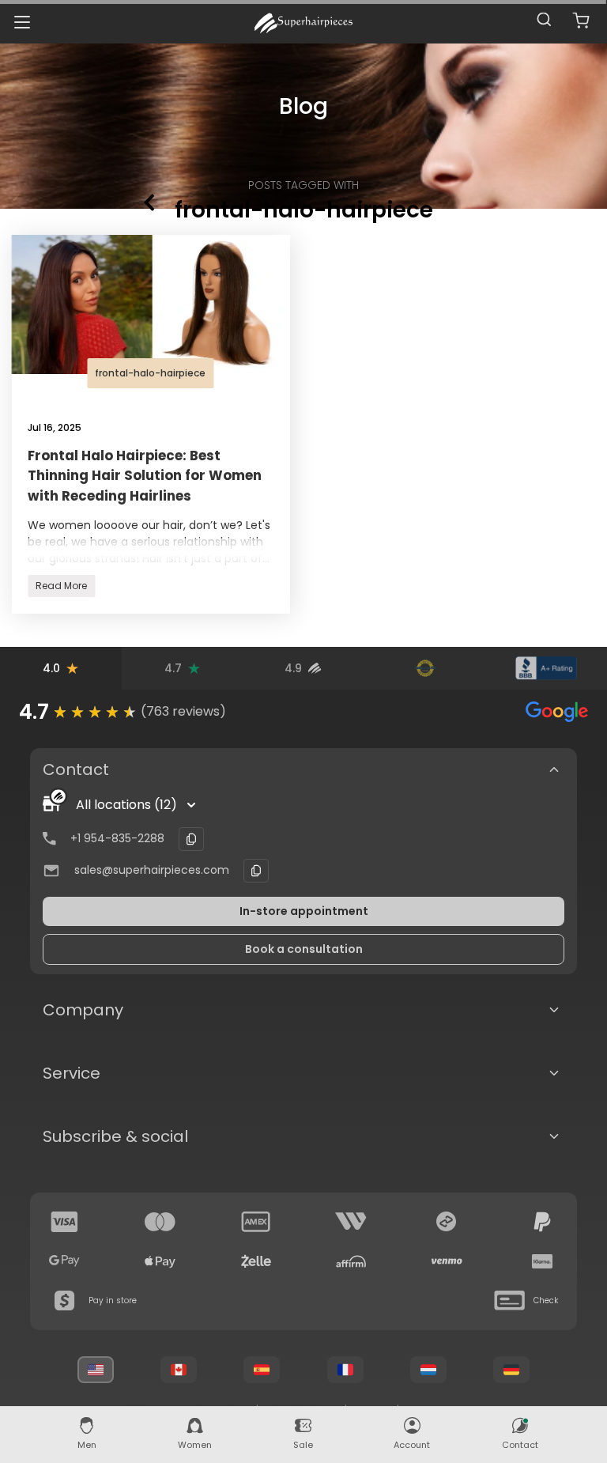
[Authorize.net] (425, 668)
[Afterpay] (446, 1222)
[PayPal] (542, 1222)
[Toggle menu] (21, 21)
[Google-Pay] (65, 1261)
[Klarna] (542, 1261)
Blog (304, 106)
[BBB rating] (546, 668)
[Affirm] (351, 1261)
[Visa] (65, 1222)
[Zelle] (256, 1261)
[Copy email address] (256, 871)
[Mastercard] (160, 1222)
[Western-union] (351, 1222)
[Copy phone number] (191, 839)
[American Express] (256, 1222)
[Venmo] (446, 1261)
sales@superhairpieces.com (151, 870)
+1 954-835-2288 (117, 838)
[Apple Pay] (160, 1261)
